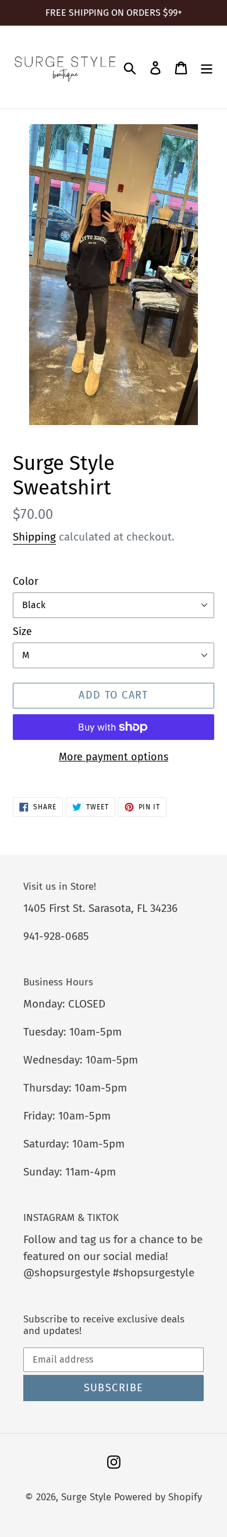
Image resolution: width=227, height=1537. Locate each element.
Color (25, 581)
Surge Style (86, 1497)
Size (22, 631)
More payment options (113, 756)
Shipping (34, 536)
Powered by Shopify (158, 1497)
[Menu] (206, 67)
